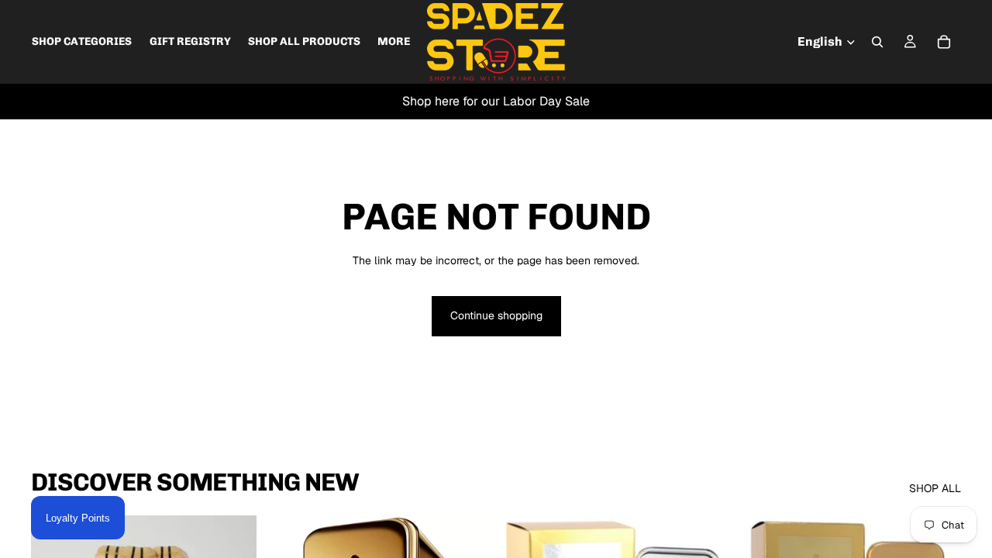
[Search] (877, 42)
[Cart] (944, 42)
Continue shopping (496, 315)
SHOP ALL (935, 488)
